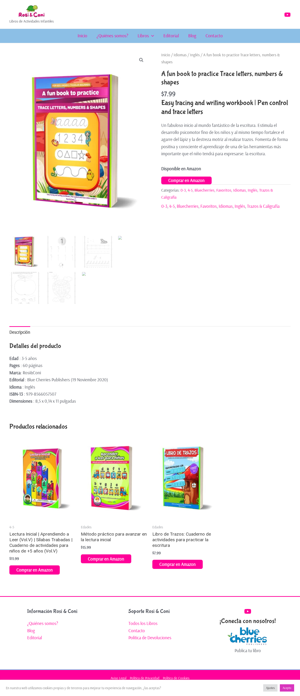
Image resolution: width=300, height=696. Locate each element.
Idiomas (180, 54)
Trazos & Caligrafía (263, 206)
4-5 (190, 190)
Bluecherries (204, 190)
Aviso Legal (118, 678)
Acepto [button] (287, 688)
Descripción (19, 332)
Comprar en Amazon (186, 180)
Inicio (82, 35)
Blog (192, 35)
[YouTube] (287, 14)
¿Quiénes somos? (112, 35)
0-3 (183, 190)
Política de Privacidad (144, 678)
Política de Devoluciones (149, 637)
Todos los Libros (143, 623)
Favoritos (223, 190)
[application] (151, 35)
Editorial (171, 35)
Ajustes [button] (270, 688)
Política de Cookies (176, 678)
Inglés (195, 54)
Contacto (214, 35)
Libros (143, 35)
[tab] (19, 332)
